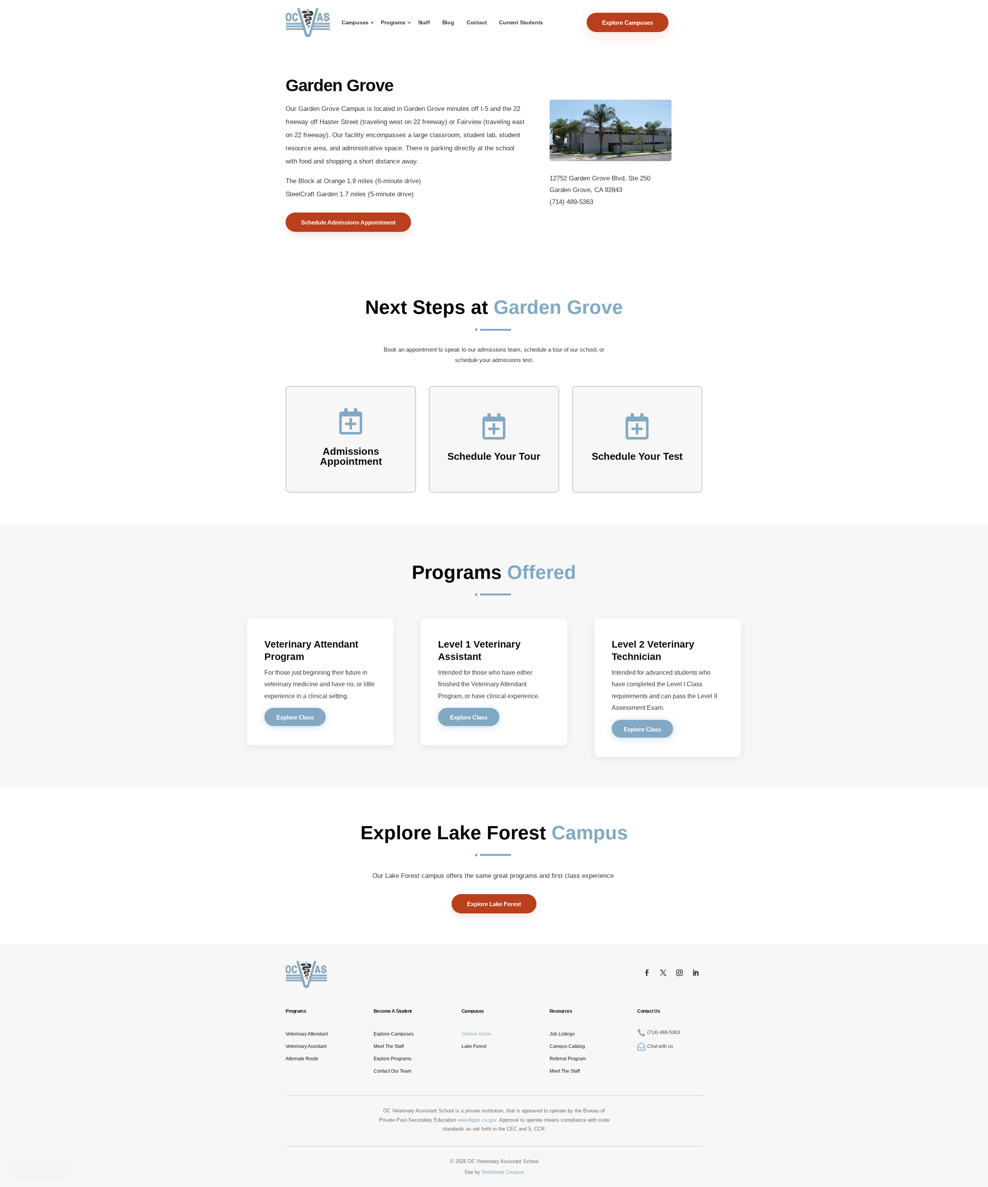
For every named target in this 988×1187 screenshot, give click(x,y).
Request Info (40, 1170)
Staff (424, 22)
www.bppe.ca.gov (477, 1120)
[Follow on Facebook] (647, 973)
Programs (393, 22)
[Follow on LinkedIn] (695, 973)
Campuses (355, 22)
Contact (477, 22)
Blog (448, 22)
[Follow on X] (663, 973)
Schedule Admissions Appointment (348, 222)
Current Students (521, 22)
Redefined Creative (503, 1172)
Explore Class (295, 717)
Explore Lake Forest (494, 904)
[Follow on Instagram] (679, 973)
